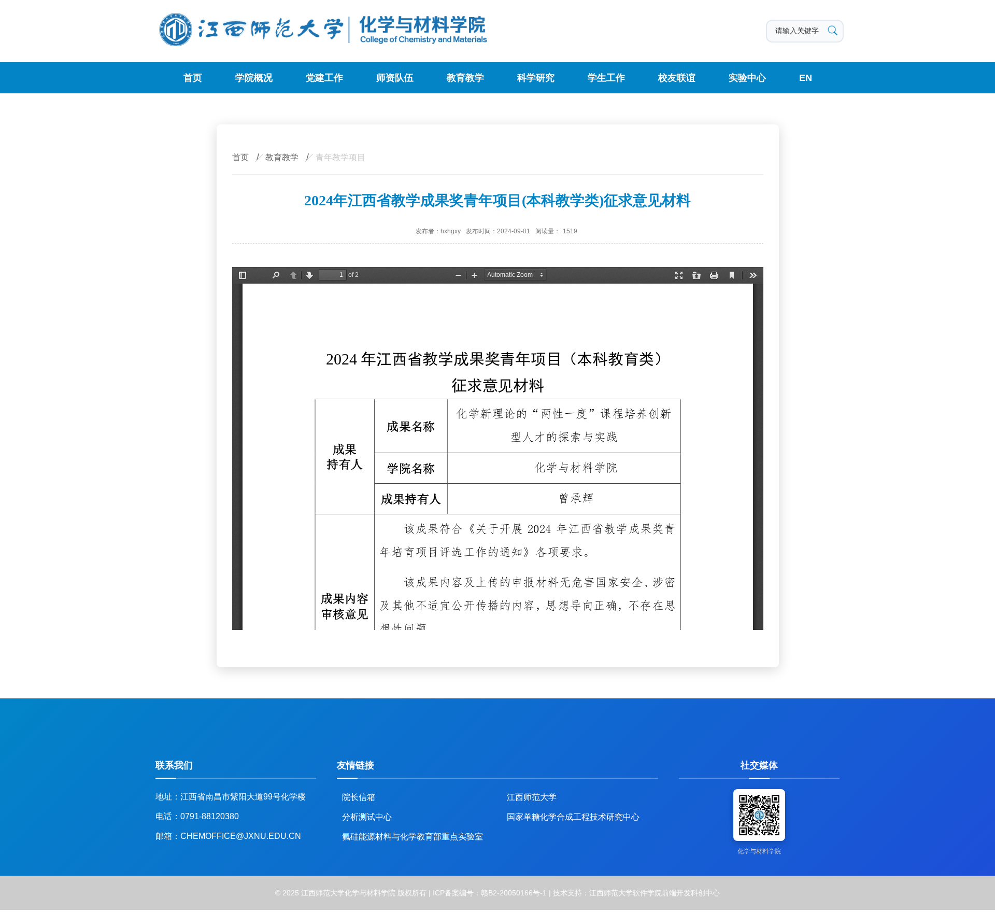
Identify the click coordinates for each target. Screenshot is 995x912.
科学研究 (536, 78)
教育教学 (465, 78)
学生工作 (606, 78)
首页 (192, 78)
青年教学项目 (340, 157)
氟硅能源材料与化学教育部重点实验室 (412, 836)
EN (805, 78)
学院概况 (254, 78)
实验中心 (747, 78)
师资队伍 (395, 78)
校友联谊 (676, 78)
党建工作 (324, 78)
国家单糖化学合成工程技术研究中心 (573, 816)
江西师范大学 (532, 797)
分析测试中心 (367, 816)
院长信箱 (358, 797)
